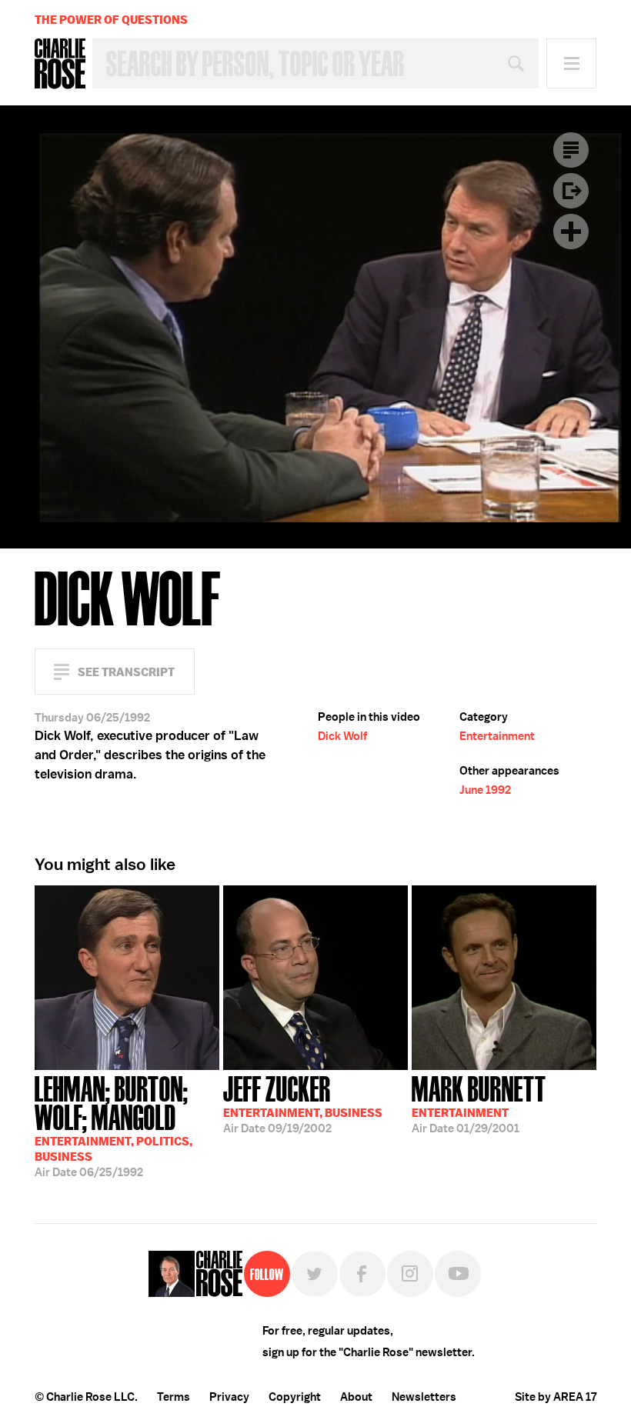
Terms (173, 1397)
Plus (571, 231)
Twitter (315, 1274)
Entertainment (497, 736)
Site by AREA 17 (555, 1397)
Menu (571, 63)
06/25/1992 (113, 1125)
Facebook (362, 1274)
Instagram (410, 1274)
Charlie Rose (60, 63)
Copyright (295, 1397)
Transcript (571, 150)
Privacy (229, 1397)
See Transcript (126, 672)
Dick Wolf (342, 736)
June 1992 (485, 790)
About (356, 1397)
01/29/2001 (479, 1103)
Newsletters (424, 1397)
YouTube (458, 1274)
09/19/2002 (302, 1103)
